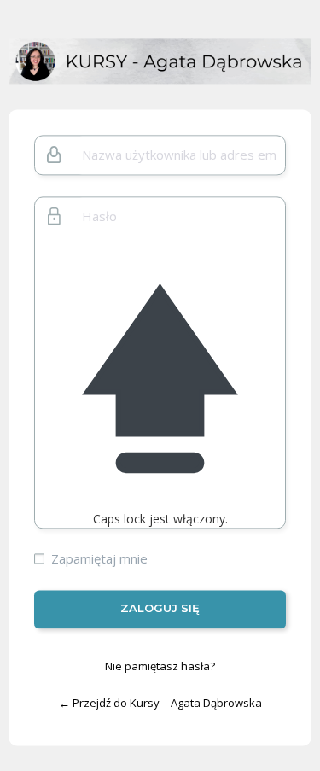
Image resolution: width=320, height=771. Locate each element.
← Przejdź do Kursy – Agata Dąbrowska (160, 703)
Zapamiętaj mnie (99, 559)
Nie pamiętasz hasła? (160, 666)
